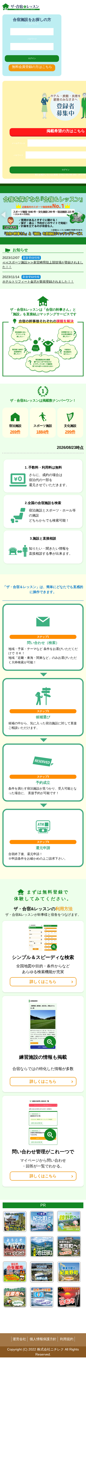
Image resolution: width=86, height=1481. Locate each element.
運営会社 (19, 1339)
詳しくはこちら (43, 982)
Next (80, 215)
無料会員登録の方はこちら (32, 67)
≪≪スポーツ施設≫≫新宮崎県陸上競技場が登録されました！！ (42, 265)
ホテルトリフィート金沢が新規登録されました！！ (38, 281)
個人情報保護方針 (43, 1339)
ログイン (32, 58)
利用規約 (66, 1339)
